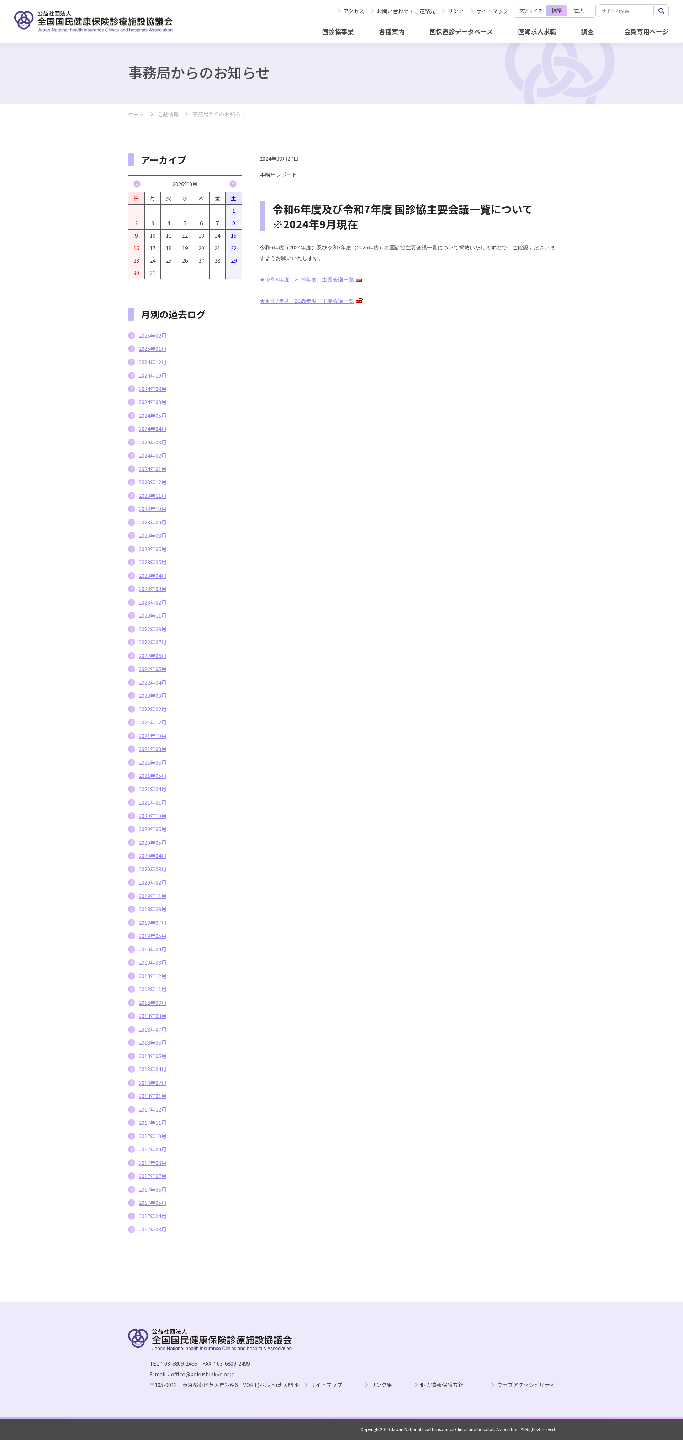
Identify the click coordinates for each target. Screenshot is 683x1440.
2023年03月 (152, 588)
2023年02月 (152, 602)
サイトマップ (492, 11)
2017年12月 (152, 1109)
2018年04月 (152, 1069)
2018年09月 (152, 1002)
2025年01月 (152, 348)
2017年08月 (152, 1162)
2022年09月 (152, 629)
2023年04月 (152, 575)
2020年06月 (152, 829)
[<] (137, 184)
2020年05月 (152, 842)
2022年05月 (152, 668)
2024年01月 (152, 469)
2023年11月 (152, 495)
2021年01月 (152, 802)
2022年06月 (152, 655)
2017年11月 (152, 1122)
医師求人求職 (537, 31)
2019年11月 (152, 896)
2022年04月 (152, 682)
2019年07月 (152, 922)
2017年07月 (152, 1176)
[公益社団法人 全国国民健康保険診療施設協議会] (93, 21)
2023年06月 (152, 549)
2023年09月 (152, 522)
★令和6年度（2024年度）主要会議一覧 (310, 279)
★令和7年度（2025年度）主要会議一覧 (310, 301)
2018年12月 (152, 976)
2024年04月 (152, 428)
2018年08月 (152, 1015)
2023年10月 (152, 508)
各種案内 (391, 31)
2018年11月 (152, 989)
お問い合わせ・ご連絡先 (406, 11)
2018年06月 (152, 1042)
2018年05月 (152, 1056)
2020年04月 (152, 855)
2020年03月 (152, 869)
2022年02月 (152, 709)
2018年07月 (152, 1029)
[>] (233, 184)
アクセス (353, 11)
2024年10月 (152, 375)
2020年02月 (152, 882)
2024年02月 (152, 455)
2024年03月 (152, 442)
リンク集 (381, 1385)
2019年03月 (152, 962)
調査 (587, 31)
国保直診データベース (461, 31)
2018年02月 (152, 1082)
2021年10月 (152, 735)
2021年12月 (152, 722)
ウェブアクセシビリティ (526, 1385)
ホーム (136, 114)
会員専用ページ (646, 31)
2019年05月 (152, 935)
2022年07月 (152, 642)
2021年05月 (152, 775)
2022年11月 (152, 615)
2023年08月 (152, 535)
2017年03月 (152, 1229)
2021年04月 (152, 789)
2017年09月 (152, 1149)
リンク (456, 11)
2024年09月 (152, 388)
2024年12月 (152, 362)
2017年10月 (152, 1136)
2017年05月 (152, 1202)
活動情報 (168, 114)
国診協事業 (338, 31)
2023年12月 (152, 482)
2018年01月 (152, 1095)
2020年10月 (152, 815)
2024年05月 (152, 415)
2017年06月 (152, 1189)
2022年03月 (152, 695)
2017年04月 (152, 1216)
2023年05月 (152, 562)
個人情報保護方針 (441, 1385)
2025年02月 (152, 335)
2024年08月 (152, 402)
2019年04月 (152, 949)
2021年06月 (152, 762)
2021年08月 (152, 749)
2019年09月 (152, 909)
